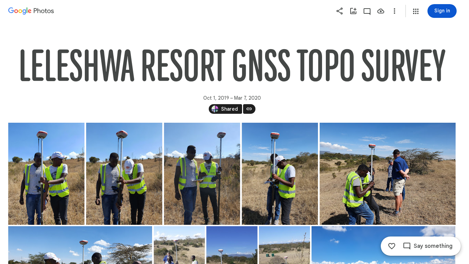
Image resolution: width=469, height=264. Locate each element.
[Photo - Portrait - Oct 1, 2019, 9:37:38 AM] (280, 174)
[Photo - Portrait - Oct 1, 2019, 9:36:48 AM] (124, 174)
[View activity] (367, 11)
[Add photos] (353, 11)
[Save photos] (381, 11)
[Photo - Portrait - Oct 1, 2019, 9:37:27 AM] (202, 174)
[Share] (339, 11)
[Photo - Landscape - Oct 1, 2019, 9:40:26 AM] (388, 174)
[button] (416, 11)
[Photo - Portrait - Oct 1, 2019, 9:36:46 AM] (46, 174)
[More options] (394, 11)
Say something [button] (433, 246)
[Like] (392, 246)
